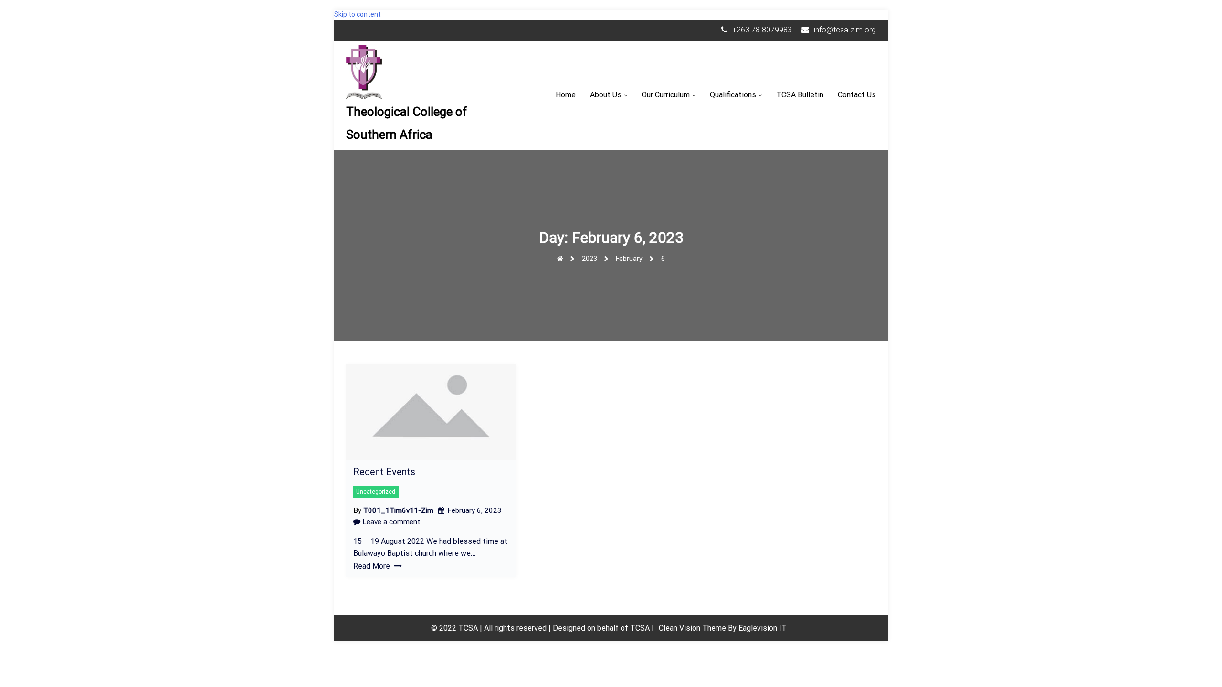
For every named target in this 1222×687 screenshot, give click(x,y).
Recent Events (384, 472)
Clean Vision (680, 628)
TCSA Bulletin (799, 94)
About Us (606, 94)
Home (566, 94)
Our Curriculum (666, 94)
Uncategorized (375, 492)
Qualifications (733, 94)
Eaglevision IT (762, 628)
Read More (372, 566)
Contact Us (857, 94)
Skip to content (357, 14)
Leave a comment (390, 522)
